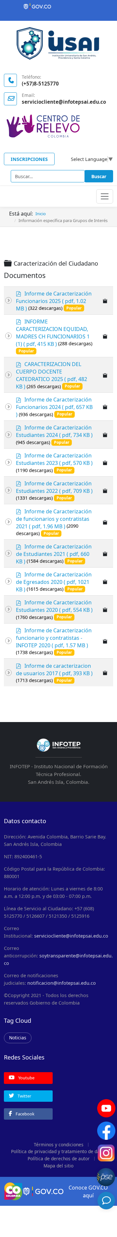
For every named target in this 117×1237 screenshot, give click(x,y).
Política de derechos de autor (59, 1158)
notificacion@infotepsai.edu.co (61, 983)
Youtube (25, 1078)
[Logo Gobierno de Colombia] (58, 6)
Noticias (17, 1037)
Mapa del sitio (58, 1166)
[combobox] (48, 176)
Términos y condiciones (59, 1144)
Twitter (24, 1096)
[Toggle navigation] (104, 196)
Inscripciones (29, 159)
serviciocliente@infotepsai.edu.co (71, 936)
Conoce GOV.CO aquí (88, 1191)
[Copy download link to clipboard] (105, 301)
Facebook (24, 1114)
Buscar (98, 176)
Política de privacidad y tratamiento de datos (58, 1151)
